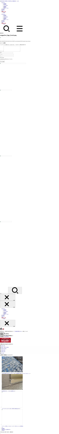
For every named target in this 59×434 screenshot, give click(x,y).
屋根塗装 (4, 4)
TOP (2, 427)
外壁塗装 (4, 3)
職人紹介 (3, 20)
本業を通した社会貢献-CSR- (6, 429)
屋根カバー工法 (5, 8)
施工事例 (3, 21)
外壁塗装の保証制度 (3, 348)
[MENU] (19, 31)
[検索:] (4, 293)
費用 (4, 12)
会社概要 (3, 428)
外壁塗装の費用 (3, 350)
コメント (2, 51)
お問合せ (3, 430)
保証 (2, 22)
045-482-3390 (6, 336)
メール (1, 54)
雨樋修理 (4, 6)
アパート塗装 (5, 5)
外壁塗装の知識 (3, 351)
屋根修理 (4, 7)
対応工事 (3, 2)
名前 (0, 52)
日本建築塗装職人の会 (18, 331)
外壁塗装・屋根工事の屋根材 (5, 347)
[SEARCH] (6, 31)
